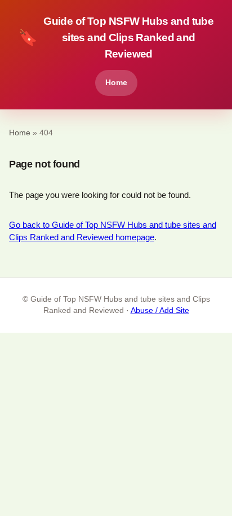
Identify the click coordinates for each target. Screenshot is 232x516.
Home (116, 82)
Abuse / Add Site (160, 310)
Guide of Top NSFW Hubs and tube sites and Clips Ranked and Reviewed (115, 37)
